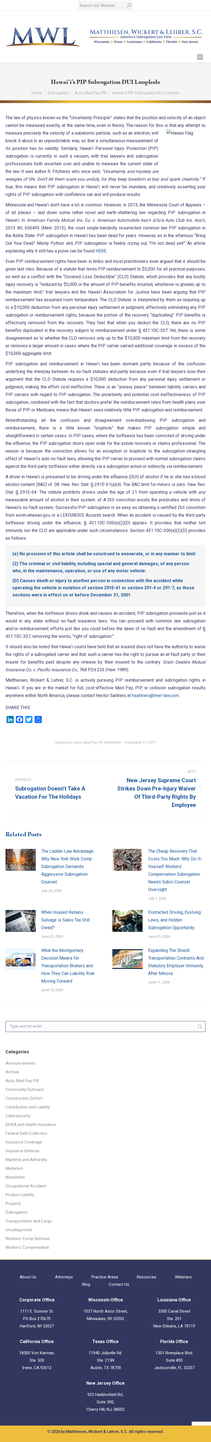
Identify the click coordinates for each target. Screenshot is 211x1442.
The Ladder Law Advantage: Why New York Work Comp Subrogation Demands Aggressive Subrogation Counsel (67, 866)
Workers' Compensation (27, 1247)
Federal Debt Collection (26, 1133)
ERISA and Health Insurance (30, 1124)
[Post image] (20, 860)
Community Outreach (24, 1089)
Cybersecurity (17, 1115)
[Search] (129, 5)
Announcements (20, 1063)
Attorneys (64, 1277)
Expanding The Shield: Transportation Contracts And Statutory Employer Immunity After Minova (176, 962)
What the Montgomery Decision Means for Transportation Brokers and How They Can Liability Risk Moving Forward (68, 966)
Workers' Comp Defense (27, 1238)
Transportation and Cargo (28, 1221)
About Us (28, 1277)
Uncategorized (18, 1229)
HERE (101, 251)
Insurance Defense (22, 1150)
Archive (12, 1072)
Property (13, 1203)
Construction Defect (23, 1098)
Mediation (14, 1168)
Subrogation (16, 1212)
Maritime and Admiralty (26, 1159)
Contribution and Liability (27, 1107)
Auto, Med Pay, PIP (88, 742)
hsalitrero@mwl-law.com (155, 695)
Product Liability (19, 1194)
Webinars (183, 1277)
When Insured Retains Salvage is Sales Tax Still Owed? (65, 920)
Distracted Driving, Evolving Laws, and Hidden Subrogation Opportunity (174, 920)
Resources (146, 1277)
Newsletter (112, 742)
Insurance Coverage (23, 1142)
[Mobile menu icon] (200, 57)
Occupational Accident (25, 1186)
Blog (86, 1284)
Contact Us (119, 1284)
